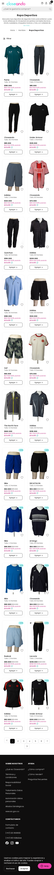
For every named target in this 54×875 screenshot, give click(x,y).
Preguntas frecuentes (37, 779)
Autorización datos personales (14, 800)
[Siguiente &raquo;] (27, 746)
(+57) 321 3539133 (13, 833)
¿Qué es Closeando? (15, 769)
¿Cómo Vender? (35, 774)
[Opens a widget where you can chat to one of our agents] (44, 866)
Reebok (7, 656)
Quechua (8, 252)
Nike (6, 483)
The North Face (11, 425)
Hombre (21, 30)
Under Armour (36, 137)
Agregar (12, 94)
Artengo (33, 541)
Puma (6, 80)
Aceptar (24, 868)
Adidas (7, 195)
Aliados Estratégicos (15, 806)
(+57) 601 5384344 (14, 838)
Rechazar (10, 868)
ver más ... (27, 26)
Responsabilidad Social (13, 784)
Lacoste (33, 656)
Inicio (12, 30)
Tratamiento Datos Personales (14, 792)
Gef (6, 368)
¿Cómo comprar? (36, 769)
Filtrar (8, 38)
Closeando (35, 80)
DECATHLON (35, 483)
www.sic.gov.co (12, 811)
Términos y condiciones (11, 776)
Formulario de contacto (12, 826)
